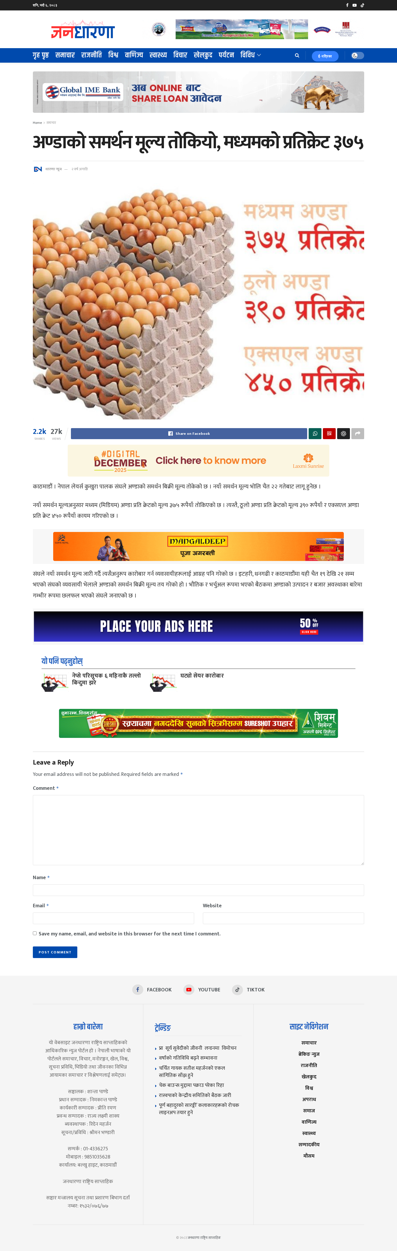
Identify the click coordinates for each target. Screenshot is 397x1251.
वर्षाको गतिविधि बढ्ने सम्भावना (188, 1058)
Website (212, 906)
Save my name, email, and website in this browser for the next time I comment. (130, 934)
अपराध (309, 1099)
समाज (309, 1111)
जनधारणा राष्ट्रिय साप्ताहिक (204, 1238)
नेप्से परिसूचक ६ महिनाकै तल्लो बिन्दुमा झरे (106, 679)
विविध (248, 55)
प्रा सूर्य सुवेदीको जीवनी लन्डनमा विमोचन (199, 1048)
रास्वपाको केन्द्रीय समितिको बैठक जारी (195, 1095)
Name (41, 878)
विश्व (113, 55)
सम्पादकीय (309, 1144)
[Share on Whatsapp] (315, 433)
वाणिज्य (134, 55)
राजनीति (91, 55)
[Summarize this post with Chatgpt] (343, 433)
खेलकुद (203, 55)
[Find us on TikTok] (362, 5)
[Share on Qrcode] (329, 433)
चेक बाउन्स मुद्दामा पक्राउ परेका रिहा (191, 1085)
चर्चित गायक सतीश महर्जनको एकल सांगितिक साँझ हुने (192, 1072)
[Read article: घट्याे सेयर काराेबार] (163, 682)
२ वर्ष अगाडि (79, 169)
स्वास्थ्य (158, 55)
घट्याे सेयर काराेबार (202, 676)
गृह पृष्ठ (41, 55)
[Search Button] (297, 55)
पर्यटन (226, 55)
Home (37, 123)
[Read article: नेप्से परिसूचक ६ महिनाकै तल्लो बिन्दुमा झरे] (55, 682)
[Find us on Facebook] (347, 5)
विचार (180, 55)
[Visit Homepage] (83, 29)
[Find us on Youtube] (355, 5)
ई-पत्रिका (325, 56)
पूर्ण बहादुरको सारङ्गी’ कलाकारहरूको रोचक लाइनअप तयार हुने (199, 1109)
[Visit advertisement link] (253, 29)
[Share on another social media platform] (357, 433)
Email (41, 906)
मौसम (308, 1156)
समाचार (65, 55)
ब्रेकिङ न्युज (309, 1054)
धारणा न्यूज (53, 169)
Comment (46, 788)
